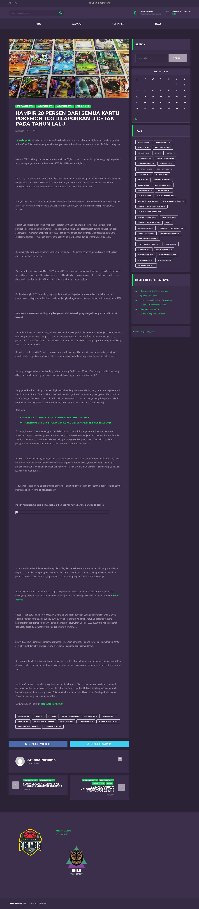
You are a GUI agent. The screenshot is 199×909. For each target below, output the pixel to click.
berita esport (24, 716)
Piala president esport (28, 726)
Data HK (64, 834)
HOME (38, 24)
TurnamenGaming (145, 255)
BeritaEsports (163, 142)
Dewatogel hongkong (145, 331)
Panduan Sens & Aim (149, 309)
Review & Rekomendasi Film (153, 304)
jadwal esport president (149, 212)
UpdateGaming (164, 260)
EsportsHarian (144, 158)
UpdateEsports (145, 260)
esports (52, 716)
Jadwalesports (23, 140)
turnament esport (167, 255)
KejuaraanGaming (145, 228)
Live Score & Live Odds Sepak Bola (156, 300)
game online (23, 721)
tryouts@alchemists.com (150, 14)
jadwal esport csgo (166, 196)
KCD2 (168, 222)
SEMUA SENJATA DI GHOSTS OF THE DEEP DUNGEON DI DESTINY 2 (54, 417)
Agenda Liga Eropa (148, 295)
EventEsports (144, 174)
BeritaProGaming (163, 147)
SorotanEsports (164, 249)
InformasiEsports (163, 185)
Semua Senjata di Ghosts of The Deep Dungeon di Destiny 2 (42, 784)
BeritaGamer (143, 147)
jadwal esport (144, 196)
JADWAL (76, 24)
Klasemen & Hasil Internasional (154, 291)
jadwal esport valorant (149, 222)
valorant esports (52, 726)
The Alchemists (15, 903)
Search (177, 58)
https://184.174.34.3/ (52, 704)
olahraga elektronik (108, 721)
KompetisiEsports (146, 233)
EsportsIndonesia (146, 164)
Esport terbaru (164, 169)
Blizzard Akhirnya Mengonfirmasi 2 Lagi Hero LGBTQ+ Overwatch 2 (97, 789)
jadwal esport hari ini (44, 721)
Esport (39, 716)
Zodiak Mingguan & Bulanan (152, 313)
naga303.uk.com (63, 830)
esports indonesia (70, 716)
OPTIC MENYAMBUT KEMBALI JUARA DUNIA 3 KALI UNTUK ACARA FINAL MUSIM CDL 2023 (65, 422)
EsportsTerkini (145, 169)
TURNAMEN (118, 24)
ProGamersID (170, 244)
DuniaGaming (143, 153)
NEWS (158, 24)
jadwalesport (66, 721)
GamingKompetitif (162, 180)
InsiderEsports (145, 190)
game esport (109, 716)
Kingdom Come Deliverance (171, 228)
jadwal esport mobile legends (151, 206)
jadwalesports (86, 721)
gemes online (143, 185)
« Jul (135, 119)
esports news (90, 716)
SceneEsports (144, 249)
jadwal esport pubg (147, 217)
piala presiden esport (148, 239)
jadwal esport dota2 (148, 201)
